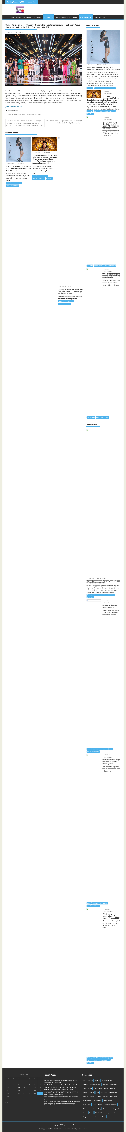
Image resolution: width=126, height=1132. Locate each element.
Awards (89, 594)
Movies (105, 1096)
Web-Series (95, 1117)
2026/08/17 (36, 153)
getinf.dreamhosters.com (14, 107)
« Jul (6, 1102)
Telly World (38, 115)
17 (8, 1091)
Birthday (97, 1080)
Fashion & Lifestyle (63, 17)
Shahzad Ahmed (20, 32)
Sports (91, 1113)
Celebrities (48, 17)
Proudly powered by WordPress (50, 1129)
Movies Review (87, 1101)
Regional (37, 17)
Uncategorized (108, 1113)
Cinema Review (87, 1088)
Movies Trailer (107, 1101)
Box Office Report (107, 1080)
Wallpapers (86, 1117)
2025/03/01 (107, 909)
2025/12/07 (91, 578)
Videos (116, 1113)
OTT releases (87, 1109)
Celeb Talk (95, 594)
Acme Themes (82, 1129)
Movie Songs (113, 1096)
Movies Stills (97, 1101)
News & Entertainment (28, 115)
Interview (85, 1096)
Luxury (99, 1096)
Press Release (100, 17)
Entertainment (86, 17)
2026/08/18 (10, 164)
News (75, 17)
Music (94, 1105)
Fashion (112, 1088)
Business (85, 1084)
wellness (103, 1117)
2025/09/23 (107, 600)
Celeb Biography (95, 1084)
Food (97, 1093)
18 (13, 1091)
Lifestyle (92, 1096)
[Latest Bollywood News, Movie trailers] (7, 16)
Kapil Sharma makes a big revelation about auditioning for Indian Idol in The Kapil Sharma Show (64, 122)
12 (19, 1087)
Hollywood (27, 17)
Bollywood (16, 17)
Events (111, 749)
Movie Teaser (87, 1105)
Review (85, 1113)
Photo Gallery (97, 1109)
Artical (84, 1080)
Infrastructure (113, 1093)
